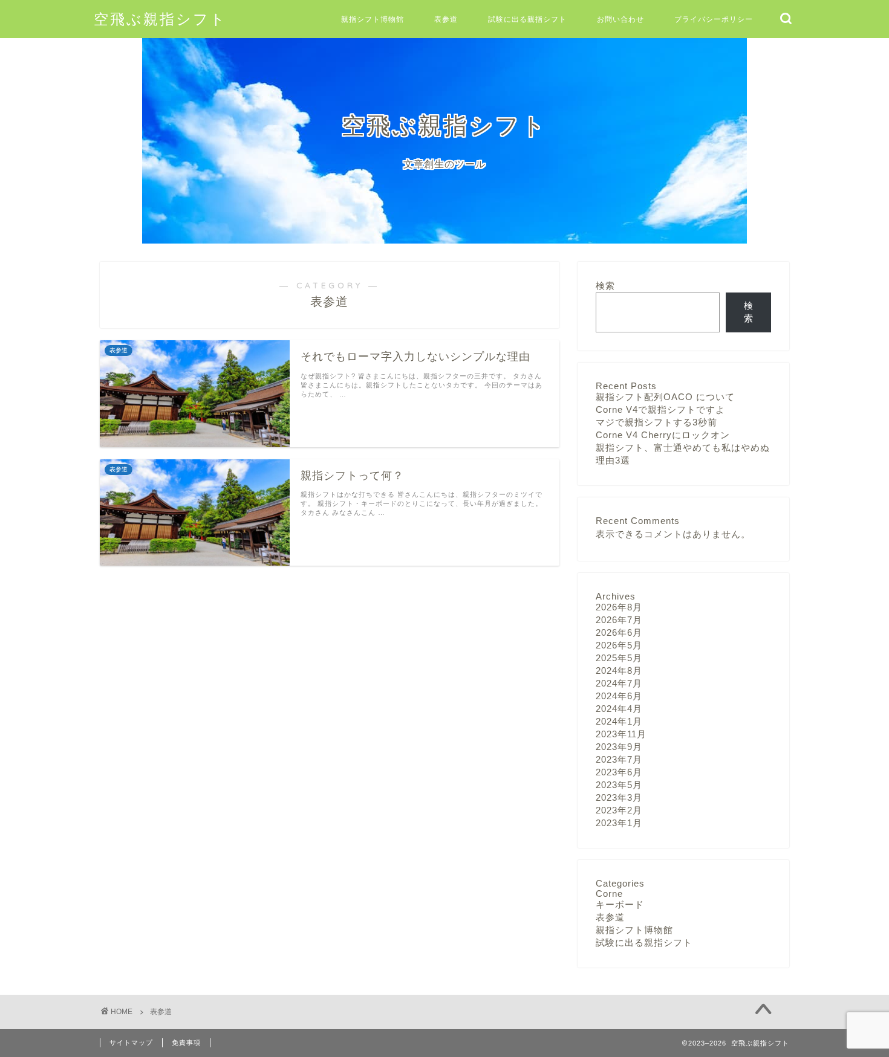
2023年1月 (619, 823)
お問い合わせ (620, 19)
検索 (605, 285)
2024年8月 (619, 670)
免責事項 (186, 1042)
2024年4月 (619, 708)
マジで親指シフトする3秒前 (656, 422)
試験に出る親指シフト (527, 19)
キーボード (620, 904)
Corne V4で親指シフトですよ (660, 409)
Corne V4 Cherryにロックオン (663, 435)
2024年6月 (619, 696)
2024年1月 (619, 721)
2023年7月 (619, 759)
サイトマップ (131, 1042)
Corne (609, 893)
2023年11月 (621, 734)
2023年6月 (619, 772)
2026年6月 (619, 632)
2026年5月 (619, 645)
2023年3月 (619, 797)
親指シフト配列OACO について (665, 397)
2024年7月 (619, 683)
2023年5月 (619, 785)
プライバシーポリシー (713, 19)
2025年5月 (619, 658)
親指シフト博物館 (372, 19)
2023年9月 (619, 747)
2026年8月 (619, 607)
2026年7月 (619, 620)
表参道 (446, 19)
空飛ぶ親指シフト (160, 19)
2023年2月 (619, 810)
